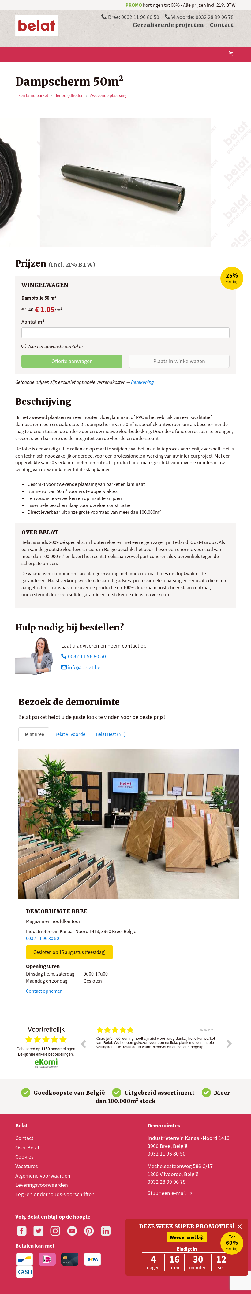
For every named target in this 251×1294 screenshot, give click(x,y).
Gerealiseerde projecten (168, 24)
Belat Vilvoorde (69, 734)
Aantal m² (32, 321)
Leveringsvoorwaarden (41, 1184)
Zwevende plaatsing (108, 95)
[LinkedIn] (105, 1231)
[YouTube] (72, 1231)
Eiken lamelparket (31, 95)
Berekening (142, 382)
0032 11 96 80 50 (86, 656)
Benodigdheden (69, 95)
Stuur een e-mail (167, 1193)
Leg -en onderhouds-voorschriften (55, 1194)
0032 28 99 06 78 (166, 1181)
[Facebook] (21, 1231)
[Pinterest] (89, 1231)
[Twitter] (38, 1231)
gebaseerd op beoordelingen (46, 1048)
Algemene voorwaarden (42, 1175)
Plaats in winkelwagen (179, 361)
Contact (222, 24)
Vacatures (26, 1166)
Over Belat (27, 1147)
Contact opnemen (44, 991)
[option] (156, 1048)
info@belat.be (84, 667)
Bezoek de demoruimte (69, 702)
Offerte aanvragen (72, 361)
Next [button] (229, 1043)
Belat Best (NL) (111, 734)
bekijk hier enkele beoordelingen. (46, 1054)
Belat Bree (33, 734)
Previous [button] (83, 1043)
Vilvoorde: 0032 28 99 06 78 (202, 16)
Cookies (24, 1156)
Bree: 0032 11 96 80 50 (133, 16)
